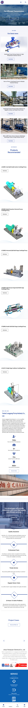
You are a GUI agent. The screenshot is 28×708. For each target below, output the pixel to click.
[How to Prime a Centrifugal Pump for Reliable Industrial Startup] (14, 71)
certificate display (14, 703)
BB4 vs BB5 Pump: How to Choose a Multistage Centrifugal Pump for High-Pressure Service (14, 136)
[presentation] (4, 641)
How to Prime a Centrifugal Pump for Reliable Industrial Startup (14, 82)
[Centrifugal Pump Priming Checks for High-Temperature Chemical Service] (14, 44)
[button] (25, 2)
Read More (11, 59)
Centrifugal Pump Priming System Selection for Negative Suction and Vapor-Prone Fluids (14, 109)
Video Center (14, 693)
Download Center (14, 684)
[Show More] (14, 648)
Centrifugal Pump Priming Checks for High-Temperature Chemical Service (14, 55)
